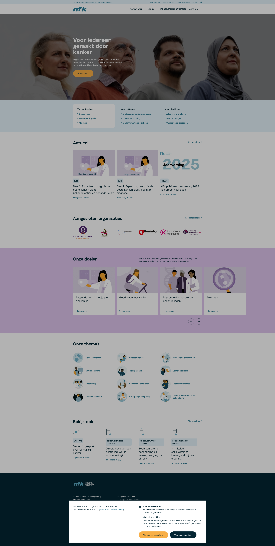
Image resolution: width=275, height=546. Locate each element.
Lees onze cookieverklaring (111, 509)
